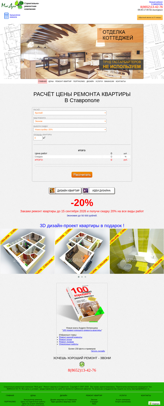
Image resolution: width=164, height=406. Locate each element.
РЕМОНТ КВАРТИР (63, 81)
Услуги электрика (123, 400)
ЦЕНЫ (51, 81)
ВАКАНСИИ (109, 81)
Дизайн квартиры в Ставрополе (63, 400)
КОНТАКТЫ (121, 81)
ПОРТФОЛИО (79, 81)
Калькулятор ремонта (15, 16)
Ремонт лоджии (66, 342)
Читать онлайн (98, 351)
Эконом (94, 400)
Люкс (94, 404)
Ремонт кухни (65, 339)
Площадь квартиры (42, 135)
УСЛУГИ (99, 81)
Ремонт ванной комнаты (70, 337)
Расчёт (36, 110)
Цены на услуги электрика (33, 404)
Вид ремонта (39, 118)
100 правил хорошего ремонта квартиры (82, 330)
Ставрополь (157, 4)
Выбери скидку (40, 126)
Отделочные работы (68, 344)
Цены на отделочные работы (33, 402)
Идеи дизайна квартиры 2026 (63, 402)
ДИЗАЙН (90, 81)
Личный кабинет (156, 2)
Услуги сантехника (123, 402)
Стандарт (94, 402)
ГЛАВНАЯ (42, 81)
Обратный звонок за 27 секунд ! (150, 17)
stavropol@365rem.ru (140, 389)
